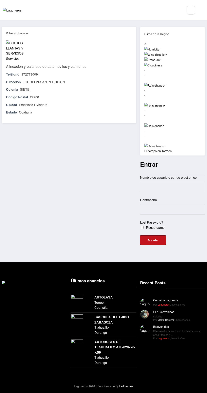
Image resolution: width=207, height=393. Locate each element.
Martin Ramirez (166, 320)
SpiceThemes (124, 386)
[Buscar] (191, 10)
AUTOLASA (103, 297)
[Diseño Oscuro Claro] (203, 10)
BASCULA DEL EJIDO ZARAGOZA (111, 320)
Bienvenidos (161, 327)
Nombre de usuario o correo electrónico (168, 177)
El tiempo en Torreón (158, 151)
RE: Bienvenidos (163, 312)
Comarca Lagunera (165, 300)
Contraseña (148, 200)
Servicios (12, 58)
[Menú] (178, 10)
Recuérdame (155, 227)
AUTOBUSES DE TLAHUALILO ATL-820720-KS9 (114, 346)
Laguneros (164, 304)
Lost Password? (151, 222)
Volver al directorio (17, 33)
